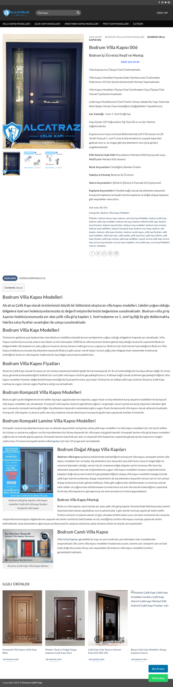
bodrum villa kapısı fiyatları (110, 232)
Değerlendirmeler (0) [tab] (32, 278)
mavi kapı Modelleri (160, 242)
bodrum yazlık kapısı (134, 232)
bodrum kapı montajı (156, 225)
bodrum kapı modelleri (134, 225)
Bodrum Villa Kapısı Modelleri (124, 37)
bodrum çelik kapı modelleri (102, 221)
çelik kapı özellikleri (128, 239)
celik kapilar (124, 235)
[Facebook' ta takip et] (159, 2)
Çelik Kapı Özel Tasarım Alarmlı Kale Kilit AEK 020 (104, 651)
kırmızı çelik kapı (154, 239)
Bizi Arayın (158, 668)
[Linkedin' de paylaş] (116, 253)
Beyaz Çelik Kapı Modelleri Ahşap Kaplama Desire (148, 651)
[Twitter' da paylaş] (98, 253)
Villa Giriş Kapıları (67, 539)
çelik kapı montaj (110, 239)
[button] (162, 13)
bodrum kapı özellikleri (100, 228)
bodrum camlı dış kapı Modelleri (133, 218)
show (19, 287)
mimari (92, 245)
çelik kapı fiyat (138, 235)
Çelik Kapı (159, 379)
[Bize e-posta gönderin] (169, 2)
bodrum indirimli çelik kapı (145, 221)
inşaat (142, 239)
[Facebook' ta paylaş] (92, 253)
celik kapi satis (111, 235)
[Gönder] (78, 13)
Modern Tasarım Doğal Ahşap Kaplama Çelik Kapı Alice (61, 651)
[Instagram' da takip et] (162, 2)
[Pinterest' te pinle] (110, 253)
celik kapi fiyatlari (153, 232)
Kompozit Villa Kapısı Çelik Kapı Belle (20, 651)
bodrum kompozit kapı (122, 228)
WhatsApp (158, 678)
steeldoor (101, 245)
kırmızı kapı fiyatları (103, 242)
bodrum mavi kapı (142, 228)
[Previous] (8, 91)
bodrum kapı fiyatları (113, 225)
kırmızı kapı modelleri (124, 242)
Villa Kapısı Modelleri (16, 23)
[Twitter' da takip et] (166, 2)
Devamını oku (11, 659)
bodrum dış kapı (124, 221)
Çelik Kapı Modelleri (47, 23)
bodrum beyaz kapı (107, 218)
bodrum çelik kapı (157, 218)
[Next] (78, 91)
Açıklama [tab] (10, 278)
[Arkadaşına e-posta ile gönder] (104, 253)
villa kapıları (53, 441)
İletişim (138, 23)
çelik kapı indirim (154, 235)
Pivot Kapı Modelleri (116, 23)
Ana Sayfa (95, 37)
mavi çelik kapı (142, 242)
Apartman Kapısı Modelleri (81, 23)
